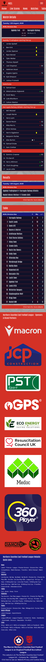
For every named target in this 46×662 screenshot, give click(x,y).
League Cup (30, 579)
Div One (10, 579)
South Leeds (13, 222)
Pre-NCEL (28, 620)
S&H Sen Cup (16, 584)
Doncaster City (14, 274)
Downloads (5, 620)
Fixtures (8, 568)
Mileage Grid (30, 608)
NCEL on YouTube (27, 627)
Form (16, 591)
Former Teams (39, 608)
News (25, 8)
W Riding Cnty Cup (27, 584)
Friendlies (37, 584)
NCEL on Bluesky (15, 627)
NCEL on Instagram (20, 625)
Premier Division (24, 568)
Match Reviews (15, 570)
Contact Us (27, 618)
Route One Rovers (15, 250)
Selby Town (13, 254)
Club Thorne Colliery (16, 238)
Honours (13, 620)
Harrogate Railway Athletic (29, 190)
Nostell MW (13, 302)
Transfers (24, 570)
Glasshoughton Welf (16, 294)
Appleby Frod (15, 30)
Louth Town (13, 278)
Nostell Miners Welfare (11, 194)
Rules (34, 618)
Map (23, 608)
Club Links (4, 630)
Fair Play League (15, 596)
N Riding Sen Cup (35, 582)
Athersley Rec (13, 258)
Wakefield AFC (14, 270)
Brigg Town (12, 298)
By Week (17, 577)
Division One (34, 568)
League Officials (6, 618)
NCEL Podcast (33, 570)
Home (4, 8)
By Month (25, 577)
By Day (12, 577)
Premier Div (32, 577)
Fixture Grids (5, 587)
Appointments (16, 613)
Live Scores (15, 8)
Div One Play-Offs (19, 579)
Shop (2, 625)
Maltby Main (13, 266)
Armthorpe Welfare (15, 234)
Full (2, 591)
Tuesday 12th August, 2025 (13, 23)
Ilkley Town (13, 242)
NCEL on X (9, 625)
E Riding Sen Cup (10, 582)
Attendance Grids (16, 587)
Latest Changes (6, 613)
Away (11, 591)
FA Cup (37, 579)
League (15, 568)
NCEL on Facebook (33, 625)
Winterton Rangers (15, 290)
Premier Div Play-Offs (37, 596)
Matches (34, 8)
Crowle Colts (26, 194)
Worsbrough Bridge (15, 262)
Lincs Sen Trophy (23, 582)
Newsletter (20, 620)
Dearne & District (15, 230)
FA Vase (36, 599)
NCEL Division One (10, 27)
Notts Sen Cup (5, 584)
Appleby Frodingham (10, 190)
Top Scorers (5, 596)
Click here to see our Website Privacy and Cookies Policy (23, 659)
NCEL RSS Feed (39, 627)
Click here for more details (33, 200)
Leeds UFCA (13, 286)
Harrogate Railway (33, 30)
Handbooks (40, 618)
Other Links (12, 630)
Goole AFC (12, 226)
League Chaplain (17, 618)
